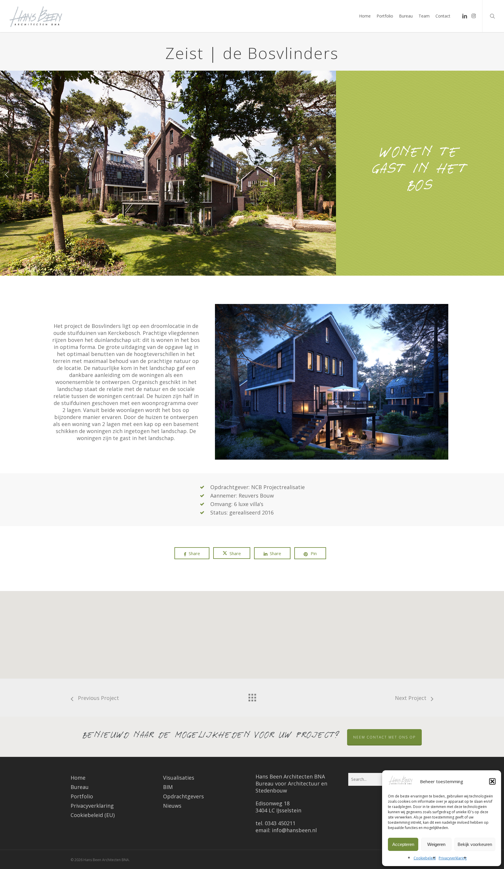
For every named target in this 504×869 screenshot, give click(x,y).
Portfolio (82, 796)
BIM (168, 786)
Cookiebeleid (425, 858)
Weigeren (436, 844)
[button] (492, 781)
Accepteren (403, 844)
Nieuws (172, 805)
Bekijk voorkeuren (475, 844)
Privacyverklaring (453, 858)
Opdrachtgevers (183, 796)
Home (78, 777)
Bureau (80, 786)
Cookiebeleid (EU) (93, 814)
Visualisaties (178, 777)
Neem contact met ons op (384, 737)
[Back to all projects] (252, 696)
